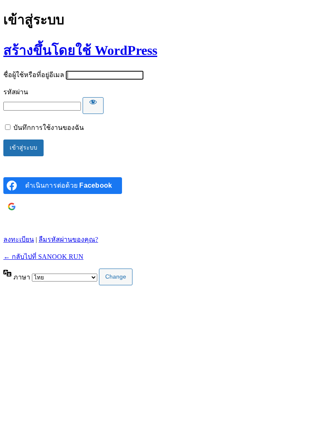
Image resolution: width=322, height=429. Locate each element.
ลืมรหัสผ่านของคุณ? (68, 239)
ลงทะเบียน (18, 239)
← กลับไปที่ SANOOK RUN (43, 256)
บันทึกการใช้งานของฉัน (48, 127)
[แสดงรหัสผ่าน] (93, 105)
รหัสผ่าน (15, 92)
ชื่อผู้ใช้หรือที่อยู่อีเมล (33, 74)
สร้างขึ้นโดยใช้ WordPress (80, 50)
